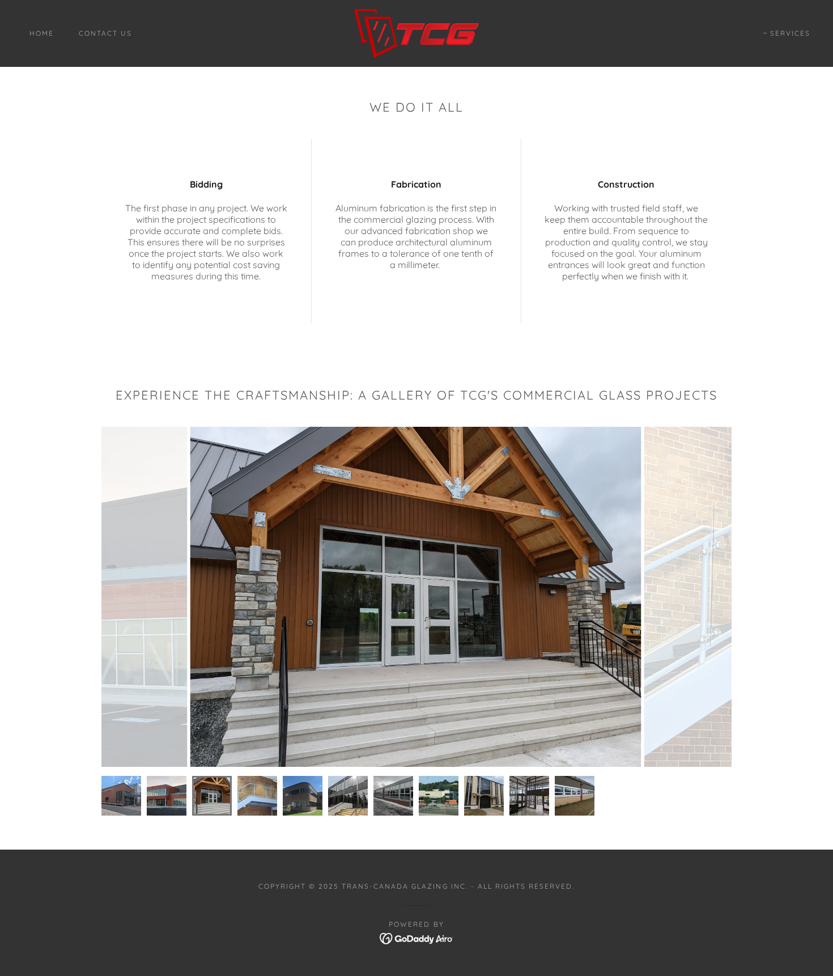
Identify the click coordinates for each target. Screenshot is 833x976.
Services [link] (790, 33)
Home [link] (41, 33)
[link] (416, 32)
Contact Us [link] (105, 33)
